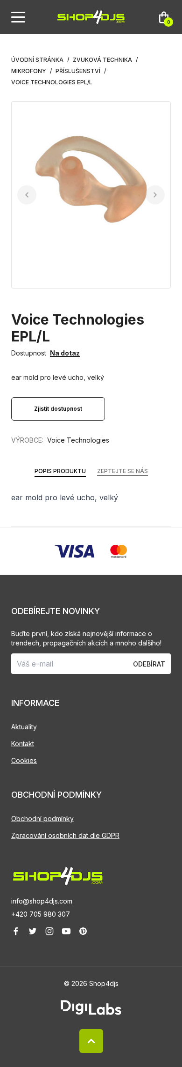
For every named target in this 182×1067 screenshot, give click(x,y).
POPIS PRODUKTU (60, 470)
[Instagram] (49, 931)
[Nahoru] (91, 1041)
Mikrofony (28, 70)
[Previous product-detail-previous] (26, 195)
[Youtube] (66, 931)
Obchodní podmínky (42, 818)
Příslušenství (78, 70)
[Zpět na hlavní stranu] (91, 876)
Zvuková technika (102, 59)
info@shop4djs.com (41, 901)
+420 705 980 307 (40, 914)
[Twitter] (32, 931)
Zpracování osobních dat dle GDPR (65, 835)
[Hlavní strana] (91, 17)
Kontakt (22, 744)
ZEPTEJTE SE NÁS (122, 470)
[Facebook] (16, 931)
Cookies (24, 760)
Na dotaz (65, 353)
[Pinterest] (83, 931)
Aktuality (24, 727)
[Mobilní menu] (18, 17)
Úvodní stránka (37, 59)
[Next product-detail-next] (155, 195)
